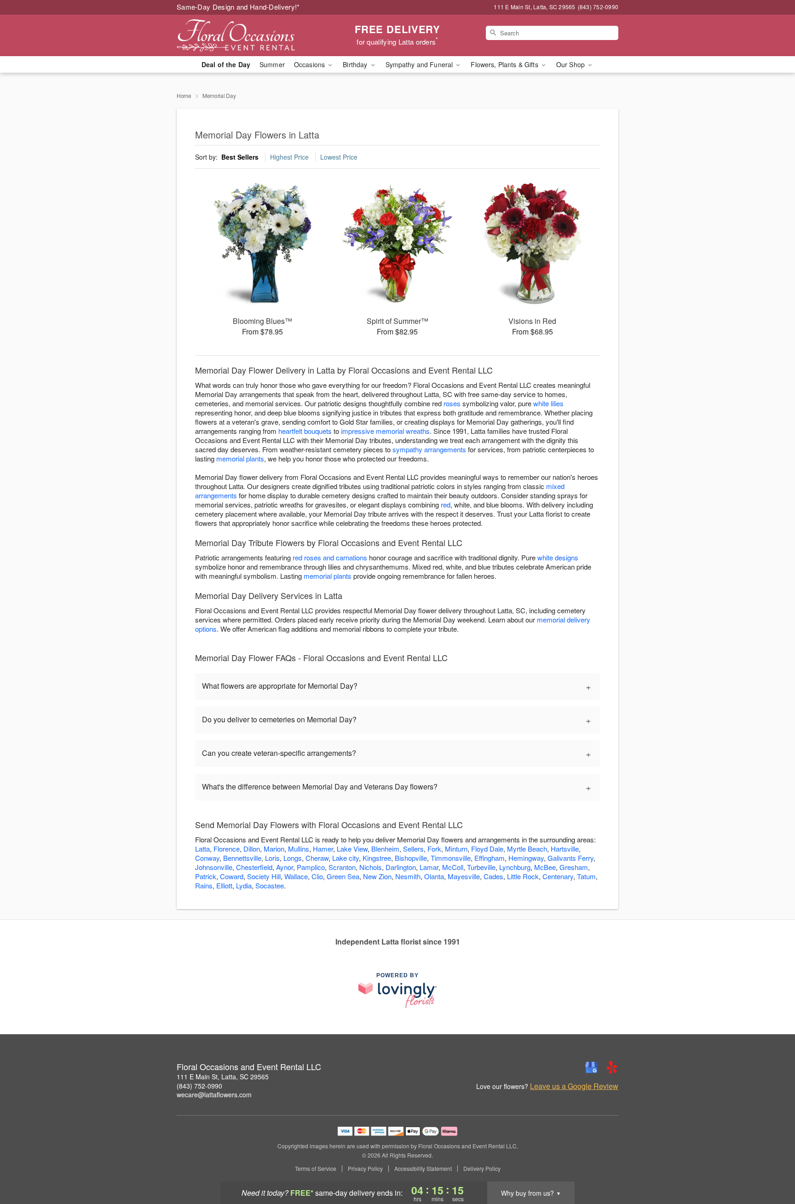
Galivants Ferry (570, 858)
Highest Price (289, 156)
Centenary (557, 876)
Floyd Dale (487, 848)
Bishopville (411, 858)
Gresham (573, 867)
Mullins (298, 848)
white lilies (548, 403)
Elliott (224, 885)
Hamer (323, 848)
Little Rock (523, 876)
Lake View (352, 848)
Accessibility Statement (423, 1168)
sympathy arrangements (429, 449)
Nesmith (408, 876)
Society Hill (264, 876)
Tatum (586, 876)
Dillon (251, 848)
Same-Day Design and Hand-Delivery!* (238, 7)
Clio (317, 876)
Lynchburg (514, 867)
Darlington (401, 867)
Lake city (345, 858)
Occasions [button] (310, 64)
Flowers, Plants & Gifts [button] (505, 64)
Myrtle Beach (527, 848)
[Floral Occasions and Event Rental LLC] (243, 35)
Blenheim (385, 848)
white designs (557, 557)
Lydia (244, 885)
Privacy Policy (365, 1168)
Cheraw (316, 858)
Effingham (489, 858)
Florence (226, 848)
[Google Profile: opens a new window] (591, 1067)
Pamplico (311, 867)
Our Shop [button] (571, 64)
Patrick (205, 876)
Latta (202, 848)
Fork (434, 848)
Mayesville (464, 876)
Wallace (296, 876)
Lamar (429, 867)
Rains (204, 885)
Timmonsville (451, 858)
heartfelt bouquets (305, 431)
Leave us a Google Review (574, 1086)
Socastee (269, 885)
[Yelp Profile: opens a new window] (611, 1067)
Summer (272, 64)
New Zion (377, 876)
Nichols (370, 867)
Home (184, 95)
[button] (770, 1164)
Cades (493, 876)
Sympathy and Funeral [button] (420, 64)
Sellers (413, 848)
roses (452, 403)
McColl (452, 867)
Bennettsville (242, 858)
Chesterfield (254, 867)
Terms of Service (315, 1168)
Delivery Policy (482, 1168)
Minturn (456, 848)
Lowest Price (338, 156)
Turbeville (481, 867)
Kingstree (377, 858)
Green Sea (343, 876)
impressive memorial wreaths (385, 431)
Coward (231, 876)
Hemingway (526, 858)
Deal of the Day (226, 64)
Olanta (434, 876)
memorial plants (240, 458)
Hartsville (565, 848)
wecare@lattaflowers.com (214, 1094)
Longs (292, 858)
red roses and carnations (330, 557)
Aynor (284, 867)
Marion (274, 848)
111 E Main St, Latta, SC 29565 (223, 1076)
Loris (272, 858)
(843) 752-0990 (199, 1085)
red (445, 504)
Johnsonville (213, 867)
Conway (207, 858)
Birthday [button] (356, 64)
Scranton (342, 867)
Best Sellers (240, 156)
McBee (545, 867)
